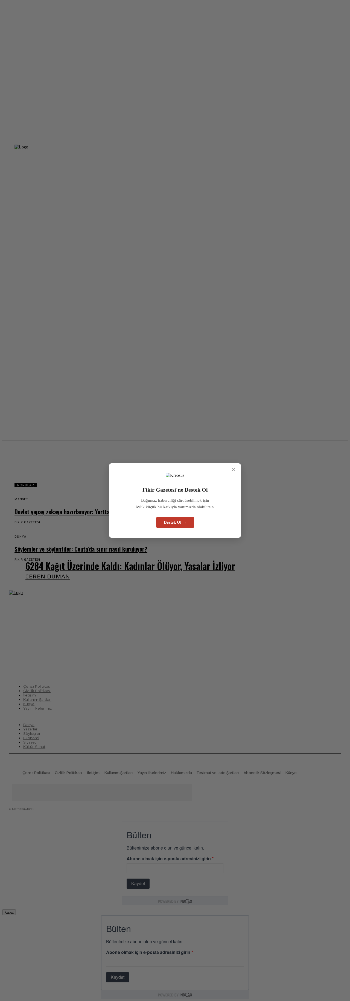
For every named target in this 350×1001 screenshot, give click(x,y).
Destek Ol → (175, 522)
